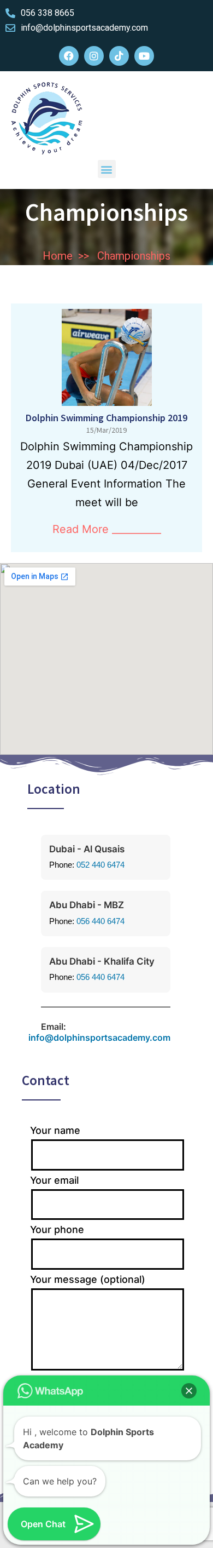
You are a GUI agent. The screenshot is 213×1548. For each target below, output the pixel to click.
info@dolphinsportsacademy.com (99, 1037)
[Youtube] (144, 56)
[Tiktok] (119, 56)
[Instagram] (94, 56)
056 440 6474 (100, 921)
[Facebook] (69, 56)
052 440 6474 (100, 864)
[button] (107, 169)
